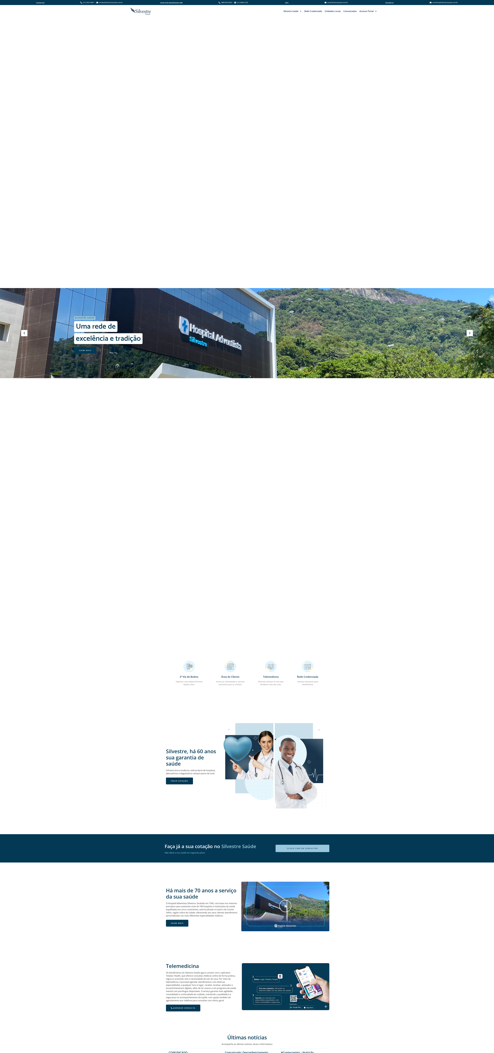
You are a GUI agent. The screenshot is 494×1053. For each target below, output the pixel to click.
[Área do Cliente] (230, 666)
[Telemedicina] (271, 666)
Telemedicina (271, 676)
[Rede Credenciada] (308, 666)
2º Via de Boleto (189, 676)
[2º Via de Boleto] (189, 666)
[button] (24, 333)
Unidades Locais (333, 11)
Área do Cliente (230, 676)
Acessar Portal (366, 11)
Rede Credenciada (313, 11)
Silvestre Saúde (290, 11)
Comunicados (350, 11)
